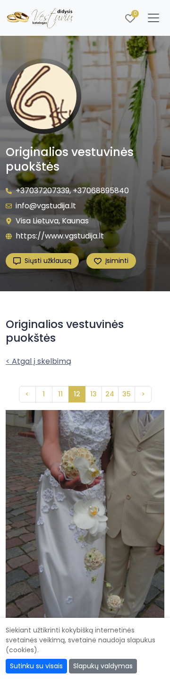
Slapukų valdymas (103, 666)
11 (60, 394)
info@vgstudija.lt (46, 205)
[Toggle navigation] (153, 17)
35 (126, 394)
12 (77, 394)
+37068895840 (101, 190)
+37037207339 (42, 190)
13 (93, 394)
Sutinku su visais (36, 666)
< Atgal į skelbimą (38, 361)
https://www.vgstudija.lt (60, 235)
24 (109, 394)
